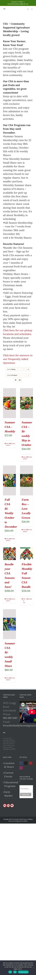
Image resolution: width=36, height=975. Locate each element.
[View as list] (20, 380)
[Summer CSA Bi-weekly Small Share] (9, 624)
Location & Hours (9, 765)
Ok (10, 972)
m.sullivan (25, 821)
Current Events (9, 774)
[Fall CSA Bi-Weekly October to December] (9, 480)
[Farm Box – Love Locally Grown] (26, 480)
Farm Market (8, 793)
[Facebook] (21, 763)
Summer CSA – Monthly (10, 427)
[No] (33, 968)
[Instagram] (21, 767)
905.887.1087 (10, 718)
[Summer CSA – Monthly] (9, 403)
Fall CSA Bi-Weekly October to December (11, 513)
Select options (7, 444)
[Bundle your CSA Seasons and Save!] (9, 553)
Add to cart (24, 600)
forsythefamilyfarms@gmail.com (18, 4)
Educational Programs (10, 784)
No (15, 972)
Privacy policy (23, 972)
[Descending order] (28, 369)
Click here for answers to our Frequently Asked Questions (17, 359)
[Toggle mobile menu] (32, 9)
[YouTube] (30, 763)
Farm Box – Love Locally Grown (26, 508)
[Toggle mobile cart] (28, 9)
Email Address (24, 788)
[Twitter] (25, 763)
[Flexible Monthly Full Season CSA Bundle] (26, 553)
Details (12, 443)
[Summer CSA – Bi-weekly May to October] (26, 403)
